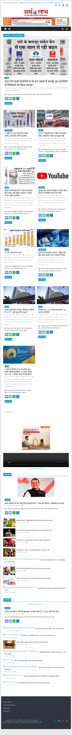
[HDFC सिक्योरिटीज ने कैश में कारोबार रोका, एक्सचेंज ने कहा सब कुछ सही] (53, 111)
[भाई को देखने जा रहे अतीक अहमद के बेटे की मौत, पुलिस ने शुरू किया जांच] (9, 539)
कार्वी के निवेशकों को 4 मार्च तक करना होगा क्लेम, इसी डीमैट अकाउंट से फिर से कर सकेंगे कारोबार (18, 193)
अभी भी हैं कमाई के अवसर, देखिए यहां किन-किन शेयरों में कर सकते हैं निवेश (52, 253)
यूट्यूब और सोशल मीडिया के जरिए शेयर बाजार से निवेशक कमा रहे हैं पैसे (52, 191)
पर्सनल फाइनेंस (9, 130)
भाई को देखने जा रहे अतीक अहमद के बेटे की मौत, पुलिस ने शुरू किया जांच (33, 540)
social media (49, 202)
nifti (29, 317)
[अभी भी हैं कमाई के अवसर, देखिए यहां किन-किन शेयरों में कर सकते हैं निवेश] (53, 230)
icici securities (29, 140)
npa (56, 262)
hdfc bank (63, 198)
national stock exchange (50, 143)
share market (60, 262)
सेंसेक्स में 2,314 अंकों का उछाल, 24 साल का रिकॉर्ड (52, 310)
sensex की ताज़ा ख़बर (9, 319)
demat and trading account (16, 202)
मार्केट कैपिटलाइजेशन (9, 386)
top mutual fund (27, 384)
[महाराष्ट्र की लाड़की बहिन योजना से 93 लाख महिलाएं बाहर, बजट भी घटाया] (21, 559)
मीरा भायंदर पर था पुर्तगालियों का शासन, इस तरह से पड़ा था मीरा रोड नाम (38, 635)
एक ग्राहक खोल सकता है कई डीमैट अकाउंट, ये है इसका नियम (49, 629)
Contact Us (6, 711)
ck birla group (50, 262)
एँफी (40, 722)
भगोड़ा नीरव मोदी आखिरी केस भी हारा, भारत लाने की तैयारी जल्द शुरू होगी (33, 568)
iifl (25, 202)
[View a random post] (67, 29)
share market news (24, 205)
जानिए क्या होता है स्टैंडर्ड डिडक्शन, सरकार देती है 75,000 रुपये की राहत (32, 611)
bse (54, 88)
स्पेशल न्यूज (41, 187)
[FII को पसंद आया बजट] (19, 230)
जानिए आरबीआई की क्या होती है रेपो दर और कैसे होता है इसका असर (34, 683)
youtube (40, 205)
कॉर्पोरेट (40, 130)
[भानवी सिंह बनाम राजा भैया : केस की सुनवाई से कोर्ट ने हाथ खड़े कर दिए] (9, 549)
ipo (39, 200)
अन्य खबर (8, 500)
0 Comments (25, 88)
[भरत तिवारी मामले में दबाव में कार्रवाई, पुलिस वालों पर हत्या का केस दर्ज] (20, 587)
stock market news (58, 202)
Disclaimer (6, 708)
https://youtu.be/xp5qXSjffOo (36, 468)
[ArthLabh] (5, 29)
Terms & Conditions (9, 705)
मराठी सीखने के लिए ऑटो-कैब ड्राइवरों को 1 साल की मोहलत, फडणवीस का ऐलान (34, 503)
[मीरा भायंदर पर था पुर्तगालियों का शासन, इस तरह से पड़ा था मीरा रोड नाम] (11, 634)
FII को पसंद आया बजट (13, 252)
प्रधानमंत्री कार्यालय (25, 722)
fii (23, 260)
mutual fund (44, 200)
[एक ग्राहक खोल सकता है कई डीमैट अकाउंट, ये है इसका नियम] (18, 628)
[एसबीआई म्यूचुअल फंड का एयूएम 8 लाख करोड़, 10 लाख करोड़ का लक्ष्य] (21, 651)
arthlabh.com (35, 88)
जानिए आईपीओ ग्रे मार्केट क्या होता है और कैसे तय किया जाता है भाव (32, 642)
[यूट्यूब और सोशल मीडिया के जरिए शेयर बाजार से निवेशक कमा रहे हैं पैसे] (53, 168)
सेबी (13, 722)
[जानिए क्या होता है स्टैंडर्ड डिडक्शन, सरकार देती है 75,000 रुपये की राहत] (36, 604)
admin (18, 88)
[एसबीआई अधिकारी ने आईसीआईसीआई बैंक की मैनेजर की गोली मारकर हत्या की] (9, 519)
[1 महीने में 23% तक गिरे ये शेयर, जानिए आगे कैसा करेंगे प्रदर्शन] (19, 111)
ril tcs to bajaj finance (24, 381)
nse (58, 143)
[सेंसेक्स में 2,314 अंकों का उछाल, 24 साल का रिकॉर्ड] (53, 287)
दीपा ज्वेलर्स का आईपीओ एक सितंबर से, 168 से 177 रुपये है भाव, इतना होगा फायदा (43, 3)
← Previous (7, 412)
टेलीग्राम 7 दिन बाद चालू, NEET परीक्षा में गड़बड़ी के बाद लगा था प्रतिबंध (33, 578)
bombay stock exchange (45, 88)
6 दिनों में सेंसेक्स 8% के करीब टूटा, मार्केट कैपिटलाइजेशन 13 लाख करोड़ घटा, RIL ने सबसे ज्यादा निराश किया (18, 372)
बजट (13, 262)
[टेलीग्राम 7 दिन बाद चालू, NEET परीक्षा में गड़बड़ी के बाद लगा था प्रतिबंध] (9, 577)
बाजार (7, 78)
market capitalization (10, 381)
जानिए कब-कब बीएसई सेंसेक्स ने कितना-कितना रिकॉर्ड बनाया (28, 661)
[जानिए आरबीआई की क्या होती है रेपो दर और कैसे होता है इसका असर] (10, 682)
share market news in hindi (12, 143)
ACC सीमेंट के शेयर (44, 260)
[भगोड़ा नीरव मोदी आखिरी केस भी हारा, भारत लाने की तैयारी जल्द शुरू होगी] (9, 568)
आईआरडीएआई (34, 722)
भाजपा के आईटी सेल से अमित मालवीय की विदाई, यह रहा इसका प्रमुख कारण (34, 530)
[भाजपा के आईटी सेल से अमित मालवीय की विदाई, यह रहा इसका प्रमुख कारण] (9, 529)
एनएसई (5, 722)
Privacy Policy (7, 702)
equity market (19, 260)
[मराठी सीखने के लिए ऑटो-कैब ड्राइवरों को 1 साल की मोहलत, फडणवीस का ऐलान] (36, 478)
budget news (11, 260)
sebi (61, 143)
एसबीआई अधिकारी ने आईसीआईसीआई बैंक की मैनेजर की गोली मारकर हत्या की (34, 520)
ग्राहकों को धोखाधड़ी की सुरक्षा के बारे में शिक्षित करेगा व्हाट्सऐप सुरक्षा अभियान (41, 676)
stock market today (24, 322)
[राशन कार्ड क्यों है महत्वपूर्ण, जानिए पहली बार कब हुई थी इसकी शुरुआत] (20, 667)
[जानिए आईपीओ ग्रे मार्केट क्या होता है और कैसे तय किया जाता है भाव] (9, 641)
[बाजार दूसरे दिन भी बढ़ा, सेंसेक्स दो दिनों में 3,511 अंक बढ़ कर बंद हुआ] (19, 287)
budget (47, 319)
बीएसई (9, 722)
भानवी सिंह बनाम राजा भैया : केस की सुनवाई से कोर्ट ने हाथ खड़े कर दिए (32, 550)
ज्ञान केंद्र (7, 608)
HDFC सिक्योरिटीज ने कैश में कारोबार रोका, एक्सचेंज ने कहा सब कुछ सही (52, 134)
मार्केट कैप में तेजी (16, 90)
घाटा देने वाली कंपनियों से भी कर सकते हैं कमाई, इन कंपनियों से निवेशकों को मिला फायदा (36, 83)
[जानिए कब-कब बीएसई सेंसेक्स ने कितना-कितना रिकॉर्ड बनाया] (8, 660)
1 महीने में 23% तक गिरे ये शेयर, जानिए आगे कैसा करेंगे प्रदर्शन (17, 134)
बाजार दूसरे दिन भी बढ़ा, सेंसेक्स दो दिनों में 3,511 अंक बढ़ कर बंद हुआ (19, 310)
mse (14, 205)
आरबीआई (17, 722)
